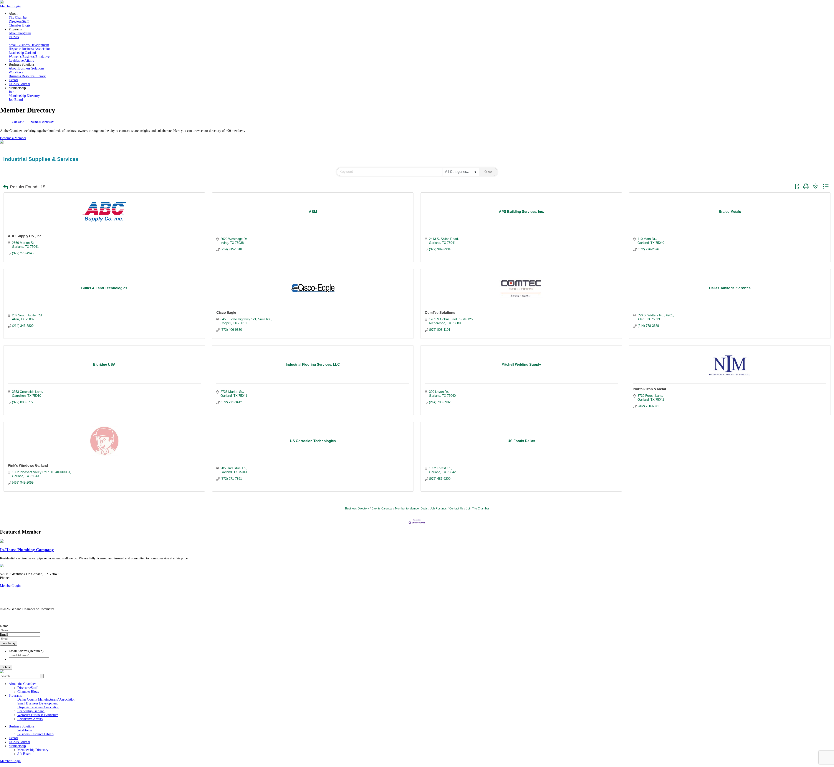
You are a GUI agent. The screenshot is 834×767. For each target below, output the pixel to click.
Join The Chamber (477, 508)
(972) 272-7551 (21, 578)
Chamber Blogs (19, 25)
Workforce (16, 72)
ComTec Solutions (440, 312)
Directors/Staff (19, 21)
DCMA (14, 37)
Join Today (8, 643)
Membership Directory (24, 96)
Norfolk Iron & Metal (649, 389)
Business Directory (357, 508)
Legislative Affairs (21, 60)
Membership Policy (52, 601)
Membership (17, 746)
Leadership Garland (22, 53)
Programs (15, 695)
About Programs (20, 33)
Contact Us (456, 508)
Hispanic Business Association (30, 49)
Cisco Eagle (226, 312)
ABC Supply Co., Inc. (25, 236)
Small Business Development (29, 45)
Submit (6, 667)
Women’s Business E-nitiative (29, 56)
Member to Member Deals (411, 508)
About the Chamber (22, 684)
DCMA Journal (19, 84)
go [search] (490, 171)
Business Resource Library (27, 76)
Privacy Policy (10, 601)
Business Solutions (22, 726)
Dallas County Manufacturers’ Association (46, 699)
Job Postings (438, 508)
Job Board (16, 99)
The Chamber (18, 17)
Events (13, 80)
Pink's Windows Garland (28, 465)
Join (11, 92)
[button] (5, 187)
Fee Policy (29, 601)
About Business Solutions (26, 68)
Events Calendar (382, 508)
